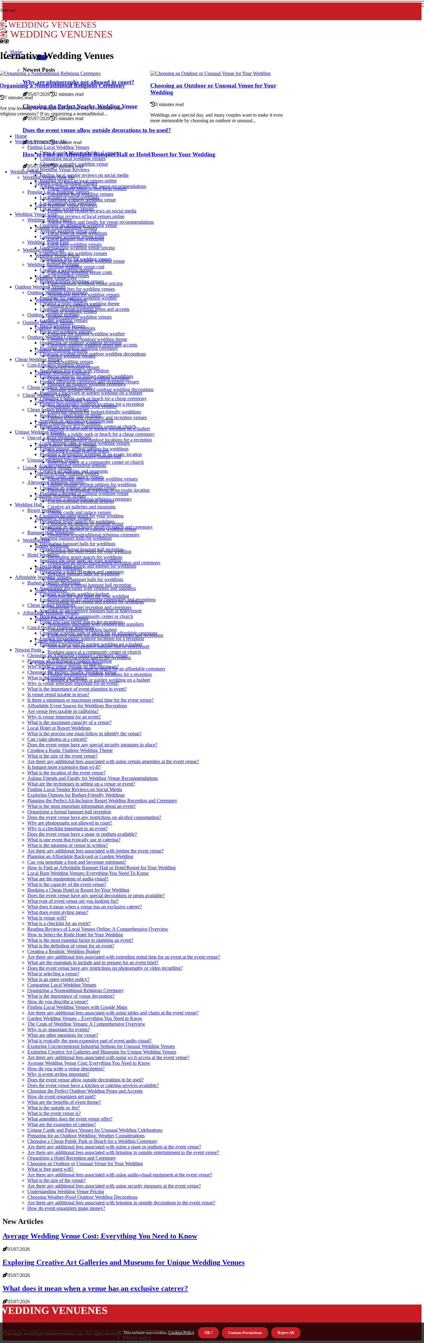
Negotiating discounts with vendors (74, 370)
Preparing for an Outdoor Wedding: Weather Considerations (86, 1135)
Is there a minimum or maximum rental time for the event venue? (90, 700)
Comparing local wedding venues (73, 158)
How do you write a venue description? (66, 1068)
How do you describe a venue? (57, 1001)
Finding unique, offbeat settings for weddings (91, 484)
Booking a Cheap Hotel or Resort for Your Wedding (78, 890)
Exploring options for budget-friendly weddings (94, 411)
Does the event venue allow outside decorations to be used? (97, 130)
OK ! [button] (208, 1332)
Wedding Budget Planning (53, 264)
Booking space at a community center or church (94, 652)
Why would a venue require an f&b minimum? (73, 666)
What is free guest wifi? (50, 1169)
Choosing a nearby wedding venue (74, 164)
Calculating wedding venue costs (72, 236)
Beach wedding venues (70, 361)
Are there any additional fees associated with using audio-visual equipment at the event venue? (119, 1174)
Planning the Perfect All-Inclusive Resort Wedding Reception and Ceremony (102, 800)
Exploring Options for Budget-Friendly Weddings (76, 795)
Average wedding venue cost (68, 231)
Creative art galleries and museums (81, 506)
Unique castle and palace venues (79, 512)
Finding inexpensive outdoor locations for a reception (99, 439)
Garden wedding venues (64, 320)
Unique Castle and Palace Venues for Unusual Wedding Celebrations (94, 1130)
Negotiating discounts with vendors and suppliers (88, 588)
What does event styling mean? (57, 912)
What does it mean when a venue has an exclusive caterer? (84, 906)
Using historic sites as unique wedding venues (85, 443)
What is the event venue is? (54, 1113)
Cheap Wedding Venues (38, 359)
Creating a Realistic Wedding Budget (63, 951)
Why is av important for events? (58, 1029)
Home (21, 136)
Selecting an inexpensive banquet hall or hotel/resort (91, 610)
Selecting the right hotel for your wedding (80, 560)
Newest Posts (28, 649)
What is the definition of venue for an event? (70, 945)
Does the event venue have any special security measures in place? (92, 744)
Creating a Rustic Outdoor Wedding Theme (70, 750)
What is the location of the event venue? (66, 772)
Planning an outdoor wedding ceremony (79, 348)
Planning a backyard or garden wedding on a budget (98, 680)
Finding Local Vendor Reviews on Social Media (74, 789)
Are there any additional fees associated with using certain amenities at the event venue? (113, 761)
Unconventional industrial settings (73, 465)
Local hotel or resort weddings (69, 197)
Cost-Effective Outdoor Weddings (60, 627)
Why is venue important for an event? (64, 716)
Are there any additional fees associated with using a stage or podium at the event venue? (114, 1146)
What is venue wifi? (46, 917)
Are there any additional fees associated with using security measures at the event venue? (114, 1186)
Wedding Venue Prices (49, 219)
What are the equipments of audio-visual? (67, 878)
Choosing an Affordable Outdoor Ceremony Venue (77, 655)
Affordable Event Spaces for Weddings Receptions (77, 705)
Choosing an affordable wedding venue (78, 225)
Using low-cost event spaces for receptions (81, 621)
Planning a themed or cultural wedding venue (84, 493)
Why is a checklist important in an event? (67, 828)
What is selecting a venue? (53, 973)
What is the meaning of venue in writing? (67, 845)
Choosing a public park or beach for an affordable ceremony (99, 633)
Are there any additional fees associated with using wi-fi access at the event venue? (108, 1057)
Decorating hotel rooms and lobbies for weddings (88, 566)
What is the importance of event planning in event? (77, 689)
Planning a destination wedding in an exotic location (91, 454)
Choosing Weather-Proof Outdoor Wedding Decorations (82, 1197)
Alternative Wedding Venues (55, 482)
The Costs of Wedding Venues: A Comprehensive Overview (86, 1024)
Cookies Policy (181, 1332)
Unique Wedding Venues (39, 432)
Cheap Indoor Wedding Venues (58, 409)
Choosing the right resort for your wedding (82, 515)
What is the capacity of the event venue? (66, 884)
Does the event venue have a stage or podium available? (82, 834)
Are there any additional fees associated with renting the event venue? (95, 850)
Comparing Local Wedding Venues (61, 984)
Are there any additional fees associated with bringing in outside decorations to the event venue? (121, 1202)
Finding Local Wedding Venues (58, 147)
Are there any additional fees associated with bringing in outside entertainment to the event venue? (123, 1152)
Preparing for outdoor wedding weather (78, 298)
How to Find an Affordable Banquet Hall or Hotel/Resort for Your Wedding (119, 154)
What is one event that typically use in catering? (73, 839)
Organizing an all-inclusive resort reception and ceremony (96, 527)
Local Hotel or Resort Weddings (59, 728)
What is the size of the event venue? (62, 756)
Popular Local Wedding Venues (58, 192)
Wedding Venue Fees (48, 242)
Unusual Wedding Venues (52, 460)
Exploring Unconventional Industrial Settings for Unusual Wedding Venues (101, 1046)
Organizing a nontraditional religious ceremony (93, 534)
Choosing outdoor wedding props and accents (84, 309)
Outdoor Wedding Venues (40, 286)
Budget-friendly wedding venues (79, 317)
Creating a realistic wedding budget (74, 594)
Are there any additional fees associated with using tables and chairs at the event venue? (113, 1012)
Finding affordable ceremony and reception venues (89, 381)
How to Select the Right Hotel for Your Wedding (75, 934)
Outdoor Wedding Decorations (57, 292)
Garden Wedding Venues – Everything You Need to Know (84, 1018)
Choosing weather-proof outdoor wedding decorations (100, 389)
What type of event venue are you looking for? (73, 901)
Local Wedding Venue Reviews (58, 169)
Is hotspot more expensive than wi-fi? (64, 767)
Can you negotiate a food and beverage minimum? (76, 862)
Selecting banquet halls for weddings (76, 538)
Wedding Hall (28, 504)
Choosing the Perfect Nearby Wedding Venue (72, 672)
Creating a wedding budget (66, 270)
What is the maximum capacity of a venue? (69, 722)
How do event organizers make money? (66, 1208)
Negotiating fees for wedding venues (76, 259)
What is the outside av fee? (53, 1107)
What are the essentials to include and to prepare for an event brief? (92, 962)
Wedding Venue (26, 171)
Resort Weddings (44, 510)
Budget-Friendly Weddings (53, 582)
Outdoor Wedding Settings (53, 314)
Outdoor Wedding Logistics (54, 337)
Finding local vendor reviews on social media (84, 175)
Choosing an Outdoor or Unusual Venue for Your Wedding (85, 1163)
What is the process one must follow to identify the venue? (84, 733)
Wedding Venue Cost (35, 214)
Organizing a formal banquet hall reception (89, 585)
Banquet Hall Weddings (50, 532)
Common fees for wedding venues (81, 289)
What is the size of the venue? (56, 1180)
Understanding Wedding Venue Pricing (65, 1191)
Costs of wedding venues (64, 275)
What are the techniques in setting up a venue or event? (81, 783)
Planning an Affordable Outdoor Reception (69, 661)
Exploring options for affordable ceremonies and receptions (98, 599)
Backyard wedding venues (66, 331)
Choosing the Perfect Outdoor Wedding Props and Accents (84, 1091)
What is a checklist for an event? (59, 923)
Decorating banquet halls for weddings (85, 579)
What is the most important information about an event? (81, 806)
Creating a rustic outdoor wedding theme (87, 339)
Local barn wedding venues (74, 244)
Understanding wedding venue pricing (77, 247)
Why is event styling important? (58, 1074)
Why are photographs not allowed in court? (69, 823)
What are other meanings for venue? (62, 1035)
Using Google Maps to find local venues (79, 152)
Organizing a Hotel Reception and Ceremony (71, 1158)
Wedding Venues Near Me (41, 141)
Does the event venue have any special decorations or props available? (96, 895)
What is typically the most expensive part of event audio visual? (89, 1040)
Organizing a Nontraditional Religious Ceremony (75, 990)
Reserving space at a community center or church (95, 462)
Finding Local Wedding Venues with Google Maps (77, 1007)
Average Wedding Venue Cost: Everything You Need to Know (88, 1063)
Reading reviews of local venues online (85, 216)
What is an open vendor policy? (58, 979)
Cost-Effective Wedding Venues (58, 365)
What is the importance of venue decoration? (71, 996)
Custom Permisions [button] (245, 1332)
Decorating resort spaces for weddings (84, 557)
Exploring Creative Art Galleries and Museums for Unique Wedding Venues (101, 1051)
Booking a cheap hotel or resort (70, 415)
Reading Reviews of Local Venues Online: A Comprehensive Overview (97, 929)
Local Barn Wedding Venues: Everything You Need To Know (88, 873)
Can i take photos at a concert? (57, 739)
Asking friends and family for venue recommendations (100, 222)
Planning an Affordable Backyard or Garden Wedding (80, 856)
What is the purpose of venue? (57, 677)
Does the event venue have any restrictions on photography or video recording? (105, 968)
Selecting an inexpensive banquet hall (76, 420)
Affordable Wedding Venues (43, 577)
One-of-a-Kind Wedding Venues (59, 437)
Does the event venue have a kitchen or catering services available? (93, 1085)
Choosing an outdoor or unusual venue (78, 487)
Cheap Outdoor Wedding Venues (59, 387)
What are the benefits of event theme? (64, 1102)
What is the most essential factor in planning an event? (80, 940)
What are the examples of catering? (61, 1124)
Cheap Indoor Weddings (51, 605)
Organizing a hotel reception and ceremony (89, 607)
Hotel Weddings (43, 554)
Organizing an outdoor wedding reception (81, 342)
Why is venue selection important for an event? (73, 683)
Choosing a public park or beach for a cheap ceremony (101, 434)
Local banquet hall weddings (68, 203)
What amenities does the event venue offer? (69, 1118)
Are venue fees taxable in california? (63, 711)
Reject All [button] (285, 1332)
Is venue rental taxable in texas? (58, 694)
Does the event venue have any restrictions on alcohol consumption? (94, 817)
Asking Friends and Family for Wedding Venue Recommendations (92, 778)
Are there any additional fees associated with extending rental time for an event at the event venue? (123, 957)
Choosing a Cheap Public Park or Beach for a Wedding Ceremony (92, 1141)
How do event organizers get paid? (61, 1096)
